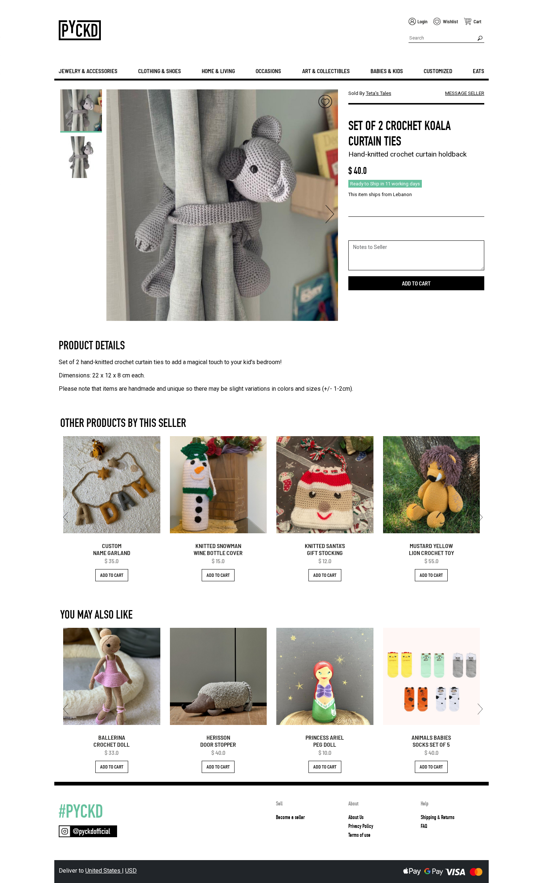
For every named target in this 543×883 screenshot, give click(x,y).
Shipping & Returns (437, 817)
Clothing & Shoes (159, 71)
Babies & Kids (386, 71)
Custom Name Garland (111, 549)
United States (103, 870)
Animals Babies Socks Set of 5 (431, 741)
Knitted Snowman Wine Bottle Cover (218, 549)
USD (131, 870)
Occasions (268, 71)
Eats (478, 71)
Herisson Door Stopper (218, 741)
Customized (438, 71)
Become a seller (290, 817)
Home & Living (218, 71)
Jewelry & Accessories (88, 71)
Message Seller (464, 93)
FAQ (424, 826)
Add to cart (416, 283)
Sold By (369, 93)
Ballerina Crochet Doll (111, 741)
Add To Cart (111, 575)
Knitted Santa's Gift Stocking (325, 549)
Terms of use (359, 835)
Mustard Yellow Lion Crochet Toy (431, 549)
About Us (355, 817)
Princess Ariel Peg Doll (324, 741)
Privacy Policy (360, 826)
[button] (114, 214)
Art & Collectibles (326, 71)
